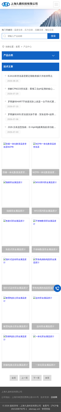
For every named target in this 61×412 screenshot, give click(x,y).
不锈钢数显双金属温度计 (45, 249)
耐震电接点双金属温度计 (15, 326)
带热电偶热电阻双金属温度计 (45, 288)
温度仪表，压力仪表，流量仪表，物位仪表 (34, 30)
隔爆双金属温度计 (15, 211)
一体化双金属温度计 (45, 365)
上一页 (24, 378)
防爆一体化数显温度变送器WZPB (16, 172)
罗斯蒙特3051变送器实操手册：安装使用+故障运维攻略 (32, 114)
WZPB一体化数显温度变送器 (45, 172)
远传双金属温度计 (45, 326)
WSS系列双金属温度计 (45, 211)
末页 (47, 378)
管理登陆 (46, 409)
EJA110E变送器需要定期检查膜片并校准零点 (30, 76)
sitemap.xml (34, 409)
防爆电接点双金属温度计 (15, 365)
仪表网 (54, 397)
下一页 (36, 378)
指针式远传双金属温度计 (15, 288)
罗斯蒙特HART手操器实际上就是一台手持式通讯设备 (32, 101)
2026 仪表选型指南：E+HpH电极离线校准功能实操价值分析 (32, 127)
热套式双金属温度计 (16, 249)
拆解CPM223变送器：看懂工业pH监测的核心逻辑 (32, 88)
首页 (18, 46)
